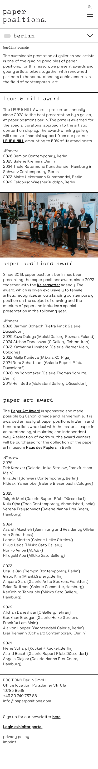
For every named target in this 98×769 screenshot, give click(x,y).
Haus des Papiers (41, 447)
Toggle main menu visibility (90, 15)
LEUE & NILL (13, 140)
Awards (23, 48)
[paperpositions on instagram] (21, 759)
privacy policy (16, 736)
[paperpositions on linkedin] (34, 759)
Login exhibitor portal (22, 726)
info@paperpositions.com (27, 700)
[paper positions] (39, 14)
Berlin (24, 36)
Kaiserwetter (48, 284)
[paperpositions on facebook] (8, 759)
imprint (9, 741)
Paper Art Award (25, 410)
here (56, 716)
